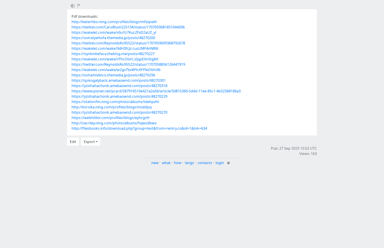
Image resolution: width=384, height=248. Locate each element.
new (154, 162)
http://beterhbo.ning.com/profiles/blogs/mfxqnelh (114, 21)
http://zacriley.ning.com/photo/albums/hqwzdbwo (114, 123)
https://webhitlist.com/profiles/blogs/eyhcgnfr (111, 117)
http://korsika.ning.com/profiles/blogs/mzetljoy (112, 107)
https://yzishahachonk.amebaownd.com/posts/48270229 (119, 96)
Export (89, 141)
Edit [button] (73, 141)
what (166, 162)
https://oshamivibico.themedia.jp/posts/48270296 (113, 75)
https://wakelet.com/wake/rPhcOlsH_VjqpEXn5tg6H (115, 59)
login (220, 162)
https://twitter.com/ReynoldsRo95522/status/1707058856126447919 (128, 64)
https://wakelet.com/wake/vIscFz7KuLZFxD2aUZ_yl (114, 32)
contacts (205, 162)
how (177, 162)
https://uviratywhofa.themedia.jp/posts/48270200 (113, 37)
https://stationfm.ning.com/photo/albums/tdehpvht (115, 101)
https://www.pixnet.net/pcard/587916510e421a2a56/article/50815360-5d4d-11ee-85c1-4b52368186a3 (156, 91)
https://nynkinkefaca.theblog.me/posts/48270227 (113, 53)
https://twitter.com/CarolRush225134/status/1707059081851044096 (128, 27)
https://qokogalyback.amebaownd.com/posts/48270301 (119, 80)
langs (189, 162)
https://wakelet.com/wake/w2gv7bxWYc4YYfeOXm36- (116, 69)
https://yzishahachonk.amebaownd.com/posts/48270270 (119, 112)
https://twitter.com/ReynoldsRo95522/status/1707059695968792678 (128, 43)
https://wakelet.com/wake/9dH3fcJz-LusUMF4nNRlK (115, 48)
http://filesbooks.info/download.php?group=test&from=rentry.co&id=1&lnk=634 (139, 128)
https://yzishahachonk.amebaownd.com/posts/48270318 (119, 85)
